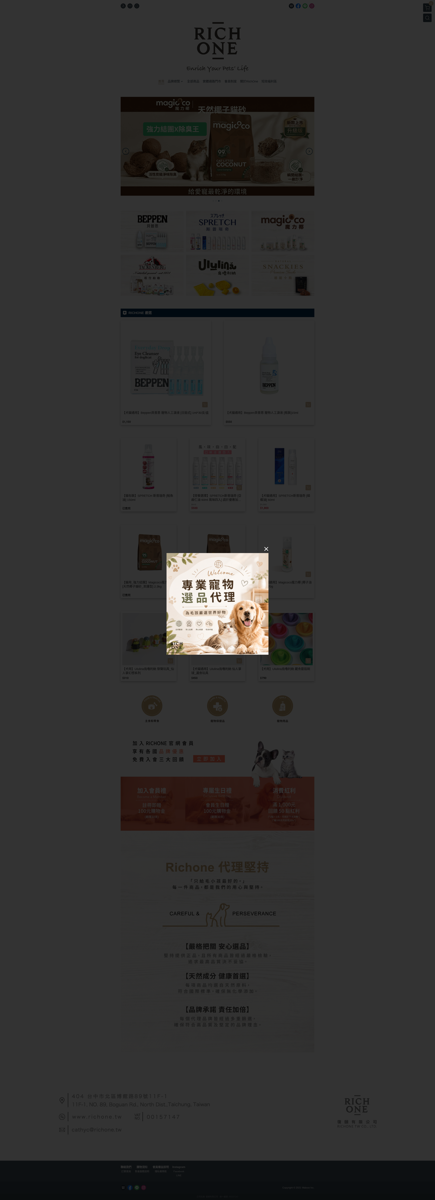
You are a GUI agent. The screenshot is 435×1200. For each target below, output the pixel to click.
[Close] (266, 548)
